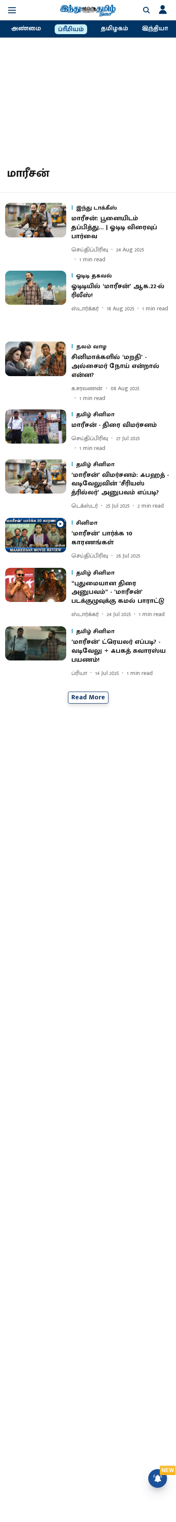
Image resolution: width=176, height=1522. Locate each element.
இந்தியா (155, 28)
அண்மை (26, 28)
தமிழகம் (114, 28)
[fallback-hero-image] (38, 233)
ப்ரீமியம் (71, 29)
